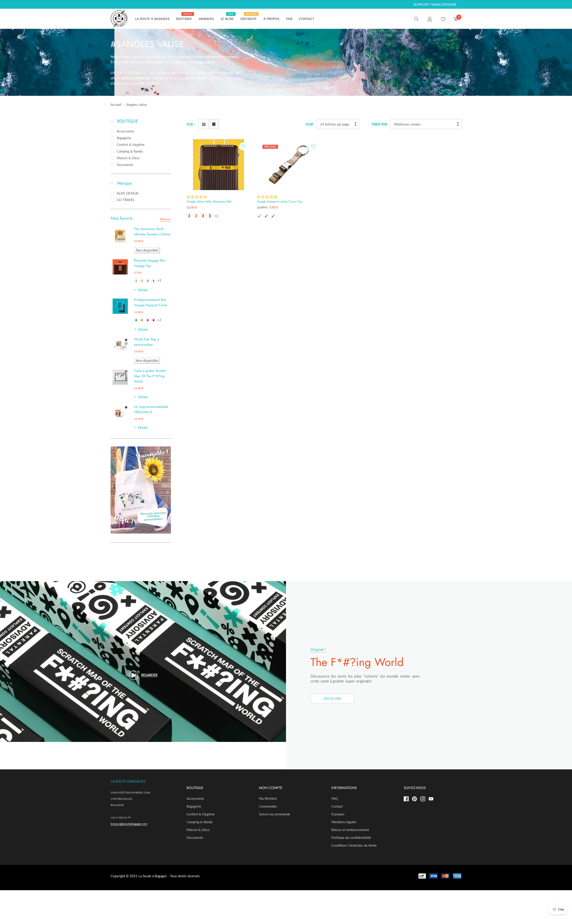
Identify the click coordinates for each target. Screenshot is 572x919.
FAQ (289, 19)
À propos (338, 814)
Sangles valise (136, 105)
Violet (273, 215)
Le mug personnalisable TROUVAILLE (151, 409)
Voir (309, 124)
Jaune (142, 280)
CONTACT (306, 19)
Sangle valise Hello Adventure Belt (209, 201)
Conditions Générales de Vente (354, 845)
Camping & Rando (130, 151)
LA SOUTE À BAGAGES (152, 19)
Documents (125, 165)
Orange (148, 280)
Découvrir (165, 219)
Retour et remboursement (350, 830)
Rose (153, 280)
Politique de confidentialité (351, 837)
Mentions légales (344, 822)
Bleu (136, 280)
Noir (266, 215)
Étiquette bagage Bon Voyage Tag (149, 263)
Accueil (116, 105)
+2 (159, 280)
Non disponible (147, 250)
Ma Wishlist (268, 798)
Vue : (191, 124)
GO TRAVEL (126, 200)
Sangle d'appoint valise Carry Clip (279, 201)
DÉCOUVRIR (332, 698)
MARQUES (206, 19)
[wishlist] (243, 146)
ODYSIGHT (248, 19)
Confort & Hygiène (131, 144)
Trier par (379, 124)
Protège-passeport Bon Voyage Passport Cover (150, 302)
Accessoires (125, 131)
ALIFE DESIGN (127, 193)
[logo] (119, 19)
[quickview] (243, 157)
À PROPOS (271, 19)
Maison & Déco (128, 158)
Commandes (268, 806)
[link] (416, 18)
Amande (259, 215)
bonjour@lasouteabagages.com (129, 823)
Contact (337, 806)
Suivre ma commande (274, 814)
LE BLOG (227, 19)
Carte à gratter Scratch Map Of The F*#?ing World (150, 376)
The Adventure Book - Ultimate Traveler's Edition (152, 231)
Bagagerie (124, 138)
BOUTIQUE (184, 19)
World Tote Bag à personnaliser (146, 342)
